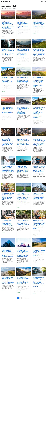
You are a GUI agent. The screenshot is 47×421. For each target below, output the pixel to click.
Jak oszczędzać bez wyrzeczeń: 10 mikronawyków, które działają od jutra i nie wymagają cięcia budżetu (7, 223)
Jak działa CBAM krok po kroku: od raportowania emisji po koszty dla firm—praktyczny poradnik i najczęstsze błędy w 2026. (39, 23)
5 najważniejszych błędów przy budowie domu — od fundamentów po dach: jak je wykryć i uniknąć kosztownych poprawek (39, 169)
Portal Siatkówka (5, 1)
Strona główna (43, 1)
